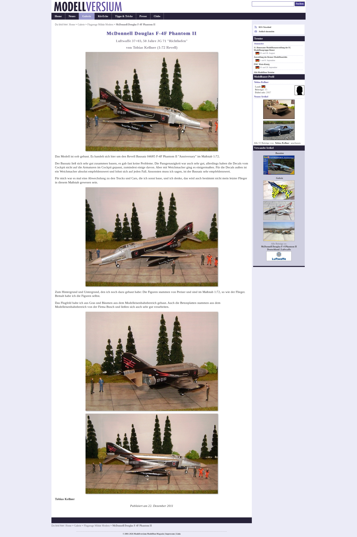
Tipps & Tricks (124, 16)
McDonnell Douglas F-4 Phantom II (279, 246)
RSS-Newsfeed (265, 27)
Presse (143, 16)
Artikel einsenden (266, 31)
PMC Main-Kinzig (262, 64)
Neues (72, 16)
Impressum (170, 534)
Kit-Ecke (103, 16)
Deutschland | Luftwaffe (279, 249)
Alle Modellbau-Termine (264, 72)
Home (58, 16)
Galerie (86, 16)
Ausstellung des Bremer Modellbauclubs (270, 57)
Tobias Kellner (282, 143)
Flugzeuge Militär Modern (100, 24)
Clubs (157, 16)
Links (178, 534)
